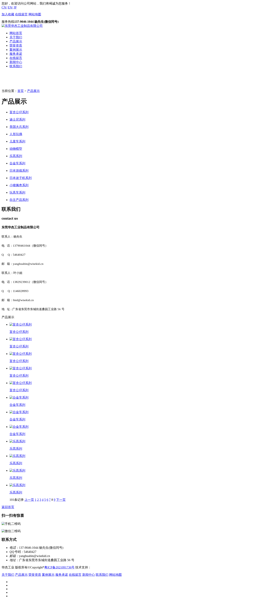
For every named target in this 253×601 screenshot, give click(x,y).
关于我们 (15, 37)
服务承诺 (15, 53)
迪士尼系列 (17, 119)
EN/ (10, 7)
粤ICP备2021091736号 (59, 567)
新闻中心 (15, 62)
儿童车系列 (17, 141)
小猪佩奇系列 (18, 185)
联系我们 (15, 66)
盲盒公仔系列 (18, 112)
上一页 (29, 499)
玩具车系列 (17, 192)
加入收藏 (8, 14)
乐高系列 (15, 156)
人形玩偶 (15, 134)
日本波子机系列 (20, 178)
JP (15, 7)
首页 (20, 91)
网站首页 (15, 33)
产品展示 (15, 41)
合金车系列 (17, 163)
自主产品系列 (18, 199)
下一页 (61, 499)
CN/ (4, 7)
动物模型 (15, 148)
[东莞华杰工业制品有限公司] (22, 25)
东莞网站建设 (100, 567)
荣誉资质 (15, 45)
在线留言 (21, 14)
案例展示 (15, 49)
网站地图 (34, 14)
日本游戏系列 (18, 170)
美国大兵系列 (18, 126)
